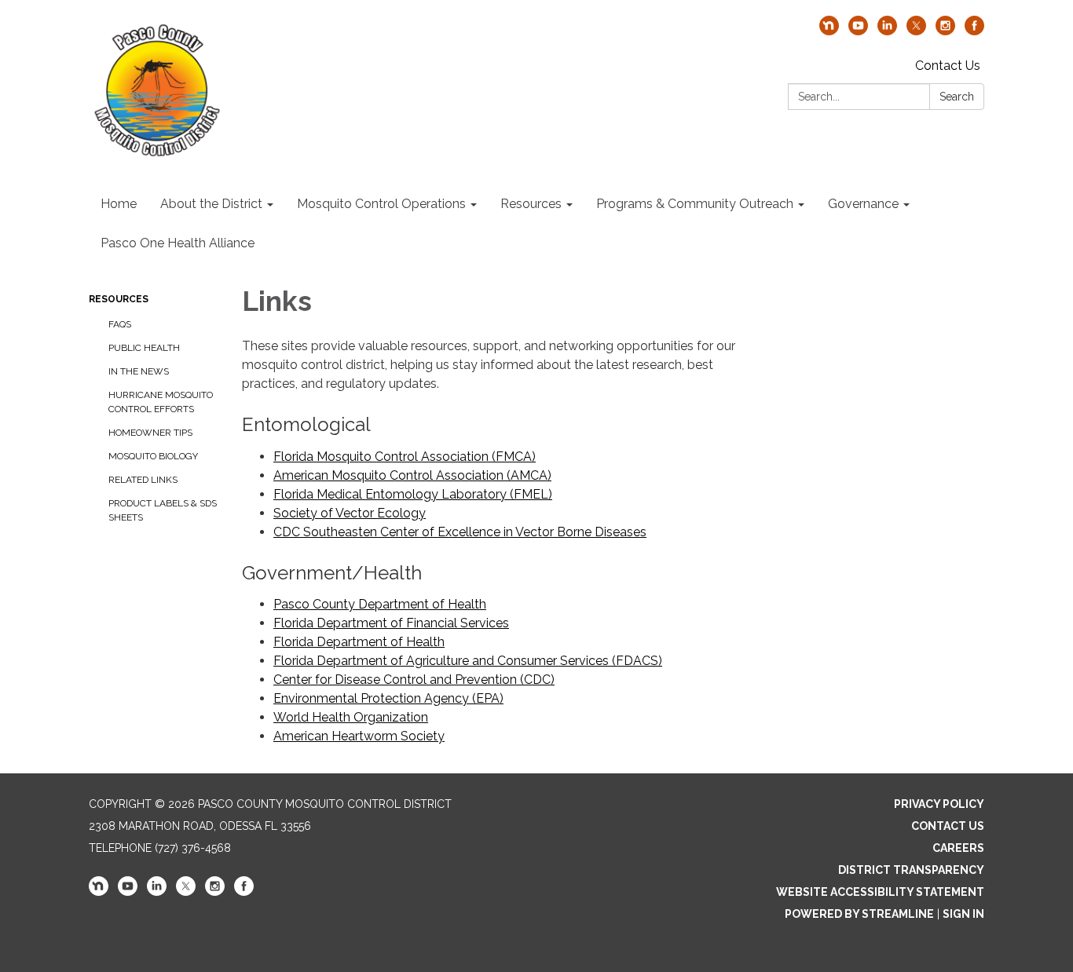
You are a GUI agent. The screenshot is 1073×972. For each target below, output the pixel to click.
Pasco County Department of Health (379, 604)
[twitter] (916, 31)
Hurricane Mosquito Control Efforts (160, 402)
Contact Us (947, 65)
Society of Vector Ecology (349, 513)
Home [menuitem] (119, 203)
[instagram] (945, 31)
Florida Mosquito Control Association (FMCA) (404, 456)
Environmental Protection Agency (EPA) (388, 698)
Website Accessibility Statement (880, 892)
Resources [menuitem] (531, 203)
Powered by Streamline (859, 914)
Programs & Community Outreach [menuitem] (694, 203)
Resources (118, 299)
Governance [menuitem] (863, 203)
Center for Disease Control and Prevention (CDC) (414, 679)
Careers (958, 848)
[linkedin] (887, 31)
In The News (138, 371)
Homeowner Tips (150, 432)
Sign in (963, 914)
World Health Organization (350, 717)
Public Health (144, 347)
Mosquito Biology (153, 456)
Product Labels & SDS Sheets (162, 510)
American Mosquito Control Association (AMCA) (412, 475)
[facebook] (974, 31)
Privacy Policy (939, 804)
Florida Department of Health (359, 641)
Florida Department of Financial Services (391, 623)
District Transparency (911, 870)
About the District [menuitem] (211, 203)
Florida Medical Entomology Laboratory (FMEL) (412, 494)
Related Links (143, 479)
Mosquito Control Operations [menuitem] (381, 203)
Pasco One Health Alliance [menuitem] (178, 243)
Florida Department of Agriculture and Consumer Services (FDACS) (467, 660)
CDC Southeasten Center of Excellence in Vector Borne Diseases (459, 531)
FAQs (119, 324)
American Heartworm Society (359, 736)
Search (956, 96)
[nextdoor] (829, 31)
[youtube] (858, 31)
